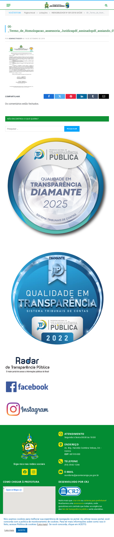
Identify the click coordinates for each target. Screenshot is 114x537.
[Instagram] (34, 472)
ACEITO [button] (21, 530)
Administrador (15, 39)
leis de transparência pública (75, 509)
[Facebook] (25, 472)
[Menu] (8, 5)
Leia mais (42, 524)
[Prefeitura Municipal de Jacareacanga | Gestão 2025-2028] (57, 5)
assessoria (79, 503)
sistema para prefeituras (95, 500)
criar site (77, 500)
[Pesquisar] (105, 5)
